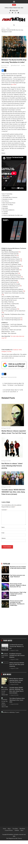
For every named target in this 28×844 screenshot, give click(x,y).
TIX (19, 252)
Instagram (4, 351)
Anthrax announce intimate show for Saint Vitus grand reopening (16, 664)
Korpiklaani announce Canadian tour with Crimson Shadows (17, 655)
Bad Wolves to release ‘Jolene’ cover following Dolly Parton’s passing (12, 466)
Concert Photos (9, 830)
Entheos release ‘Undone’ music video (14, 7)
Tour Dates (15, 828)
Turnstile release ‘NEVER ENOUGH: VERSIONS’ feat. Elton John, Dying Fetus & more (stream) (13, 492)
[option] (14, 8)
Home (4, 828)
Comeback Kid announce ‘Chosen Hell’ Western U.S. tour (16, 646)
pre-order (13, 84)
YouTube (9, 351)
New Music (22, 828)
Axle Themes (18, 838)
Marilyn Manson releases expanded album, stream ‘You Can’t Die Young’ (16, 680)
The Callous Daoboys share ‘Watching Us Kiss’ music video (17, 700)
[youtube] (18, 12)
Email (3, 532)
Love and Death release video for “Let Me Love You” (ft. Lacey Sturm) (13, 390)
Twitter (20, 349)
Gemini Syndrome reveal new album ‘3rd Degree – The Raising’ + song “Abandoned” (13, 384)
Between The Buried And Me (10, 377)
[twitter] (12, 12)
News (6, 67)
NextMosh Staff (16, 65)
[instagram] (15, 12)
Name (3, 527)
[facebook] (9, 12)
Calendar (17, 830)
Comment (4, 509)
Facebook (15, 349)
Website (4, 538)
